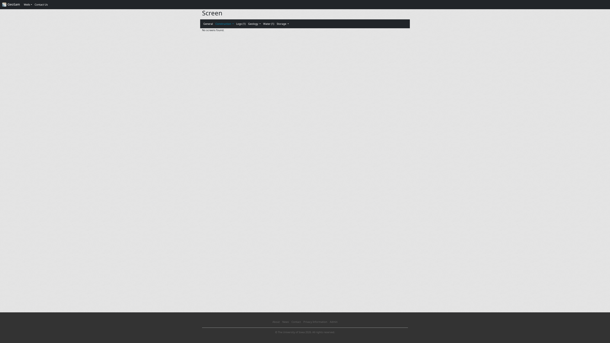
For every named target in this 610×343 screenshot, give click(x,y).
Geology (253, 24)
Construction (223, 24)
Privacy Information (315, 322)
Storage (282, 24)
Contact (296, 322)
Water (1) (268, 24)
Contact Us (41, 4)
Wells (27, 4)
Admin (334, 322)
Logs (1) (241, 24)
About (276, 322)
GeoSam (13, 4)
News (285, 322)
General (208, 24)
